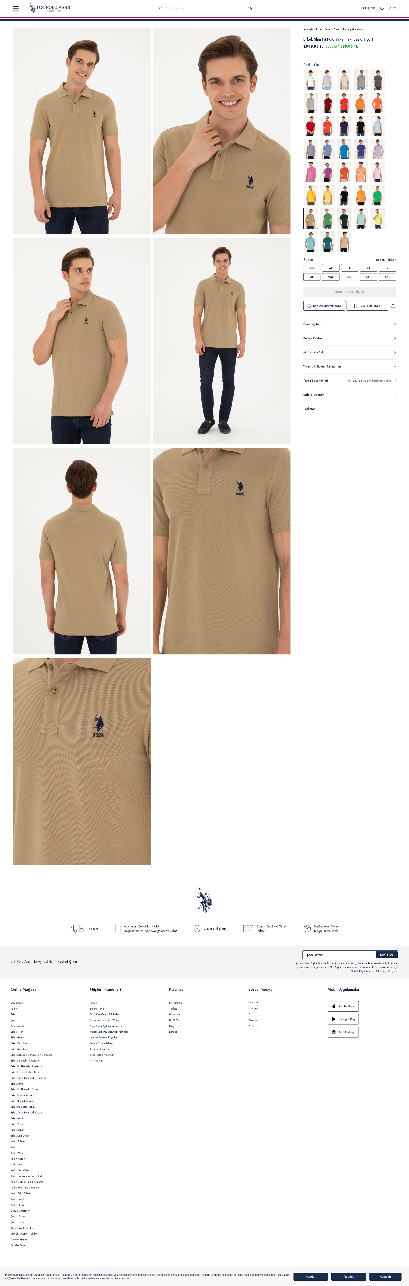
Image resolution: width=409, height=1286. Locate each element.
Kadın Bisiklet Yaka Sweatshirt (27, 1182)
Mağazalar (175, 1014)
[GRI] (327, 79)
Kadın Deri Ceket (20, 1170)
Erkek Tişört (17, 1032)
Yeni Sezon (17, 1003)
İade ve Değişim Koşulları (104, 1037)
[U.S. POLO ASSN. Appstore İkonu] (363, 1006)
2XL (331, 277)
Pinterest (253, 1020)
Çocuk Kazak (18, 1216)
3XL (350, 277)
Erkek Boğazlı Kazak (22, 1101)
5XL (387, 277)
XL (312, 277)
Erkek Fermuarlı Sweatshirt (25, 1072)
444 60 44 (96, 1061)
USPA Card (175, 1020)
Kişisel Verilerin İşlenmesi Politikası (109, 1032)
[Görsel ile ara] (250, 8)
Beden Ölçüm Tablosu (102, 1043)
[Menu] (16, 8)
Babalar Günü (18, 1245)
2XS (312, 268)
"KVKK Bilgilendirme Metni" (366, 971)
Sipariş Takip (97, 1009)
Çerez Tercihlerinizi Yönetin (105, 1020)
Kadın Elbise (18, 1141)
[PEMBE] (377, 149)
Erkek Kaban (17, 1130)
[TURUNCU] (360, 195)
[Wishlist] (382, 8)
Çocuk (14, 1020)
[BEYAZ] (310, 79)
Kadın (14, 1009)
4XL (368, 277)
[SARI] (310, 195)
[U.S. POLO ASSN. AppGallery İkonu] (363, 1032)
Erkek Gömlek (18, 1037)
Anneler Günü (19, 1240)
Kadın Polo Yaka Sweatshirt (25, 1188)
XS (331, 268)
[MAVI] (377, 126)
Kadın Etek (16, 1147)
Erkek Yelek (17, 1124)
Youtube (252, 1026)
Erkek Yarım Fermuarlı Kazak (26, 1113)
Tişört (337, 29)
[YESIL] (377, 195)
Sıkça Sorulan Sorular (102, 1055)
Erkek (319, 29)
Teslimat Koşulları (99, 1049)
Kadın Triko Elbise (21, 1193)
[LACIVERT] (344, 126)
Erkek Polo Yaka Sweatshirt (25, 1061)
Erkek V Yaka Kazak (21, 1095)
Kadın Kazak (17, 1199)
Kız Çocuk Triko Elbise (23, 1228)
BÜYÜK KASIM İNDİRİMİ (24, 1234)
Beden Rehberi (386, 260)
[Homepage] (50, 8)
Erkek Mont (17, 1118)
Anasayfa (308, 29)
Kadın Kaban (18, 1159)
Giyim (328, 29)
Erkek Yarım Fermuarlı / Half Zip (28, 1078)
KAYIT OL (387, 954)
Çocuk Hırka (17, 1222)
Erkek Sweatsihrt (19, 1049)
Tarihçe (173, 1009)
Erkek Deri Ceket (20, 1136)
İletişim (93, 1003)
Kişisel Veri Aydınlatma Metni (106, 1026)
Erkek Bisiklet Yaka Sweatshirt (27, 1066)
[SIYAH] (344, 195)
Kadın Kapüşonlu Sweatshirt (26, 1176)
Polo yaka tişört (353, 29)
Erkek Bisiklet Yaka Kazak (24, 1089)
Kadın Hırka (17, 1205)
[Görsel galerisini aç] (82, 132)
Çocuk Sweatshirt (20, 1211)
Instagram (253, 1008)
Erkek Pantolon (19, 1043)
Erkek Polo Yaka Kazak (23, 1107)
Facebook (253, 1002)
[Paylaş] (393, 306)
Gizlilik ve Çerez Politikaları (105, 1014)
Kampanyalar (18, 1026)
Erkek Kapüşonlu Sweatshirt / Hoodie (31, 1055)
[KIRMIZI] (327, 103)
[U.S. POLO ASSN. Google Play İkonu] (363, 1019)
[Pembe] (377, 172)
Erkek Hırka (17, 1084)
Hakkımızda (175, 1003)
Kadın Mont (17, 1153)
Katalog (173, 1032)
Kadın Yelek (17, 1164)
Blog (171, 1026)
